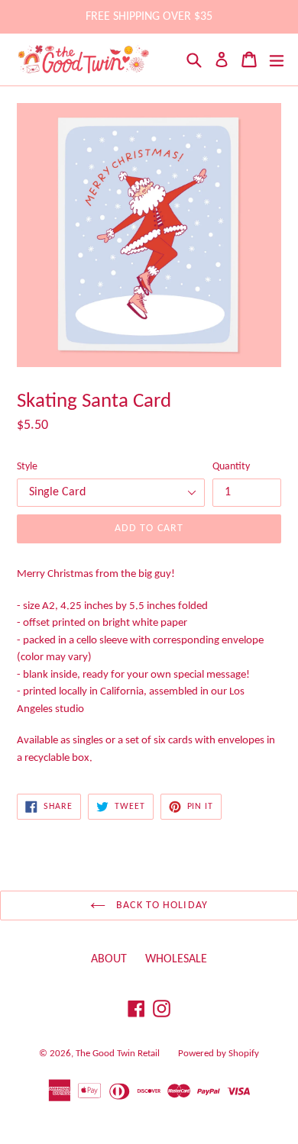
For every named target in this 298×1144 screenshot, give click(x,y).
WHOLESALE (176, 959)
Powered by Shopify (218, 1054)
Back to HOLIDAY (160, 905)
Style (27, 466)
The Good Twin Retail (118, 1054)
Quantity (231, 466)
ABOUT (109, 959)
